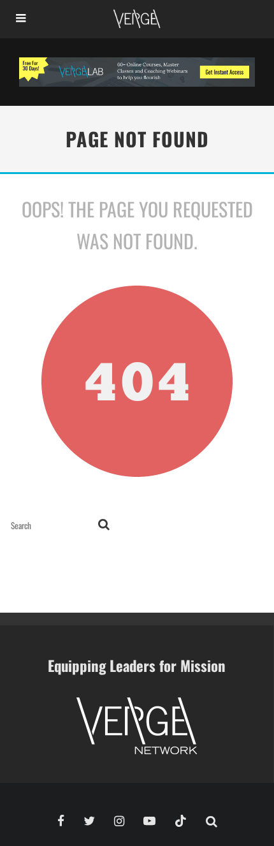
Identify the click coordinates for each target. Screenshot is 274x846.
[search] (103, 525)
